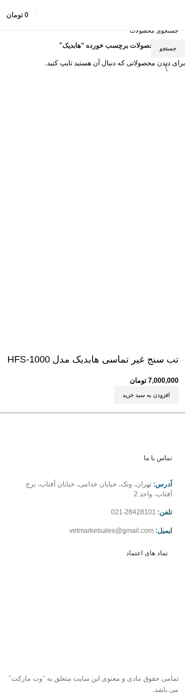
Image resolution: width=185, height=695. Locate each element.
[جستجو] (41, 15)
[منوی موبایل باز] (175, 15)
